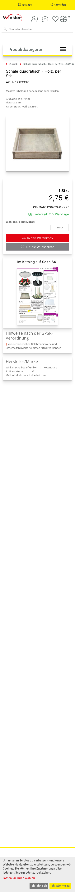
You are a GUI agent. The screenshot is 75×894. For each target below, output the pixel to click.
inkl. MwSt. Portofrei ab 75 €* (51, 206)
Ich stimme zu (60, 885)
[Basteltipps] (45, 19)
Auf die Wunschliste (40, 247)
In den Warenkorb (40, 238)
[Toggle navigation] (63, 49)
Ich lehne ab (38, 885)
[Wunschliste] (55, 19)
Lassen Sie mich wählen (19, 878)
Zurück (13, 64)
